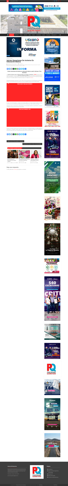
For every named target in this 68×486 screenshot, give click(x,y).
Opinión (43, 34)
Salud (30, 34)
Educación (48, 34)
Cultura (21, 34)
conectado (15, 169)
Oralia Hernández (14, 162)
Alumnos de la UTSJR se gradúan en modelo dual (15, 141)
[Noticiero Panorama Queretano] (34, 24)
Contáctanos (38, 34)
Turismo (33, 34)
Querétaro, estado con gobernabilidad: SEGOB (34, 160)
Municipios (17, 34)
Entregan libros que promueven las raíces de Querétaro (24, 160)
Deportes (25, 34)
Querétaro (11, 34)
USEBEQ (23, 65)
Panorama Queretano (22, 162)
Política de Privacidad (51, 475)
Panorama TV (54, 34)
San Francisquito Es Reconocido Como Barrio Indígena (11, 160)
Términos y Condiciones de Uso (53, 477)
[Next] (58, 96)
